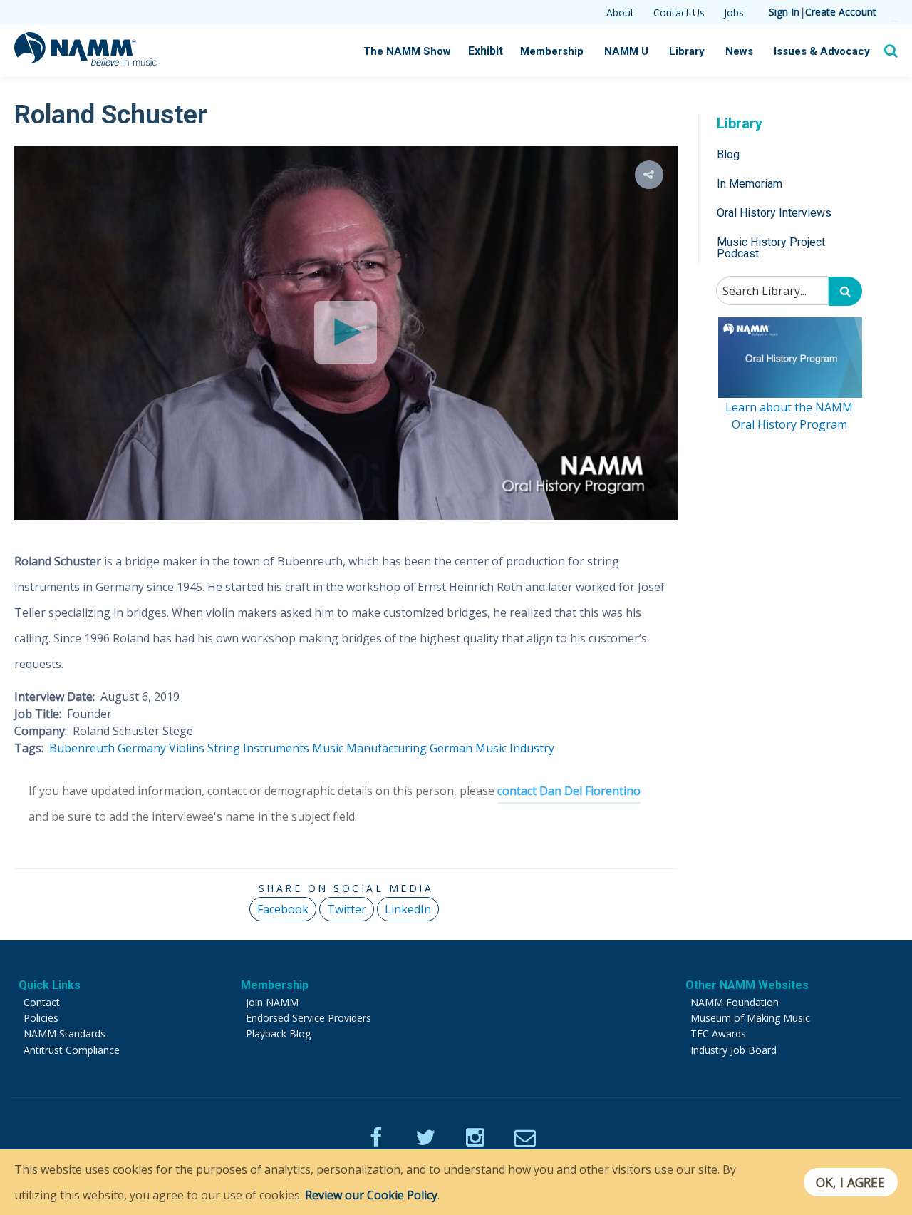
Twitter (346, 909)
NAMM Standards (64, 1033)
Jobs (734, 12)
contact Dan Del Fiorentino (569, 791)
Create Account (840, 12)
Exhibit (485, 51)
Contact (42, 1002)
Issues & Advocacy (822, 51)
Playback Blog (278, 1033)
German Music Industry (492, 748)
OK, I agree (850, 1182)
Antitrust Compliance (72, 1050)
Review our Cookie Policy (371, 1195)
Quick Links (50, 985)
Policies (41, 1018)
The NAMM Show (407, 51)
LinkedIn (408, 909)
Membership (552, 51)
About (620, 12)
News (739, 51)
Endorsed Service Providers (308, 1018)
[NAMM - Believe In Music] (85, 61)
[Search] (845, 291)
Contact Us (679, 12)
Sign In (784, 12)
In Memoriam (749, 183)
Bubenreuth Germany (107, 748)
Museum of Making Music (750, 1018)
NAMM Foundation (734, 1002)
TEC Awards (718, 1033)
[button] (649, 174)
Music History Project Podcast (771, 247)
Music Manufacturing (369, 748)
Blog (728, 153)
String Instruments (258, 748)
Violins (186, 748)
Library (687, 51)
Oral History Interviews (774, 213)
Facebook (283, 909)
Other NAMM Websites (747, 985)
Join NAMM (272, 1002)
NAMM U (626, 51)
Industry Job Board (733, 1050)
